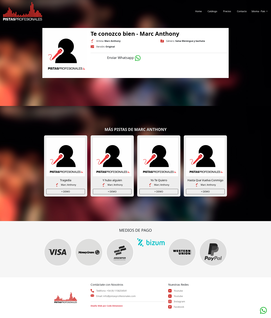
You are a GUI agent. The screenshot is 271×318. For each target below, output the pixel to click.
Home (198, 11)
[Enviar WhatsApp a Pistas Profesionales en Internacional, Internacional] (263, 310)
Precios (227, 11)
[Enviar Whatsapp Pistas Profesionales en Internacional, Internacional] (138, 57)
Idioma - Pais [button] (259, 11)
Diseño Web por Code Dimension (107, 305)
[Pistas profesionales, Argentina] (22, 11)
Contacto (242, 11)
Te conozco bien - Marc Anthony (135, 33)
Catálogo (212, 11)
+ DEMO (65, 191)
